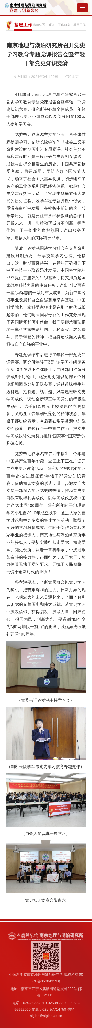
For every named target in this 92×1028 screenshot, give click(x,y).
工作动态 (64, 25)
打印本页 (71, 77)
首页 (51, 25)
